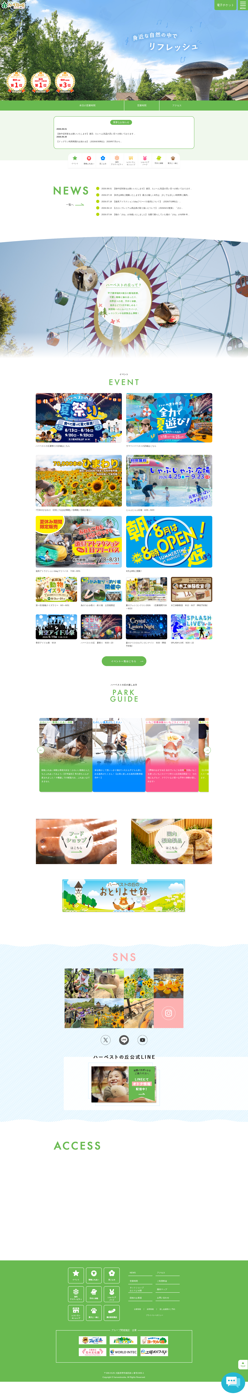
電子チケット (225, 5)
